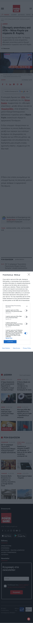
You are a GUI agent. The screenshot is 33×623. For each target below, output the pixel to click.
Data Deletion (6, 348)
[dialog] (16, 311)
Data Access (16, 348)
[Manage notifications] (28, 619)
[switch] (25, 310)
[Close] (29, 275)
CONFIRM (10, 341)
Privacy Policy (27, 348)
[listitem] (16, 306)
